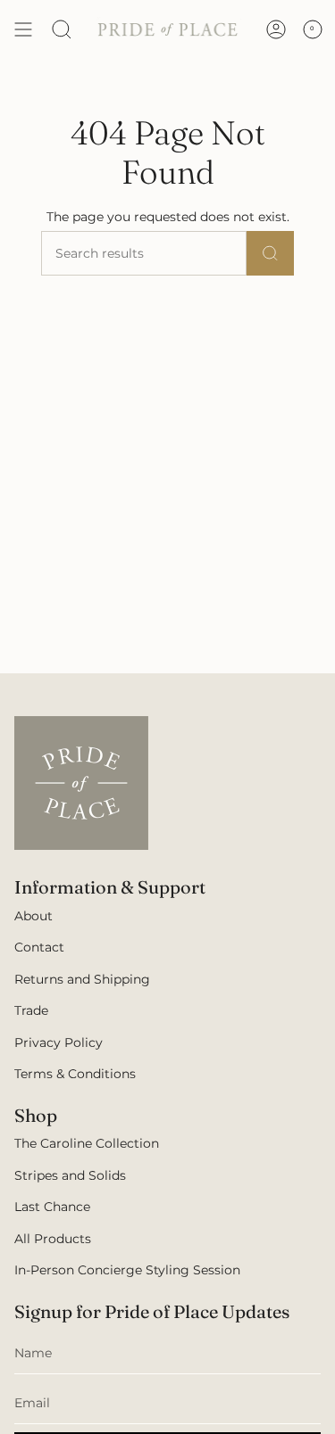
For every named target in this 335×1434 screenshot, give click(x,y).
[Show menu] (23, 29)
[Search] (61, 29)
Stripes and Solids (70, 1175)
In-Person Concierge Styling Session (127, 1270)
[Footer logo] (81, 783)
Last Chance (52, 1207)
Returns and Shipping (82, 979)
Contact (39, 947)
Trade (31, 1010)
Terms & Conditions (75, 1074)
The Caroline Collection (86, 1143)
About (33, 916)
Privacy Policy (58, 1042)
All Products (52, 1239)
